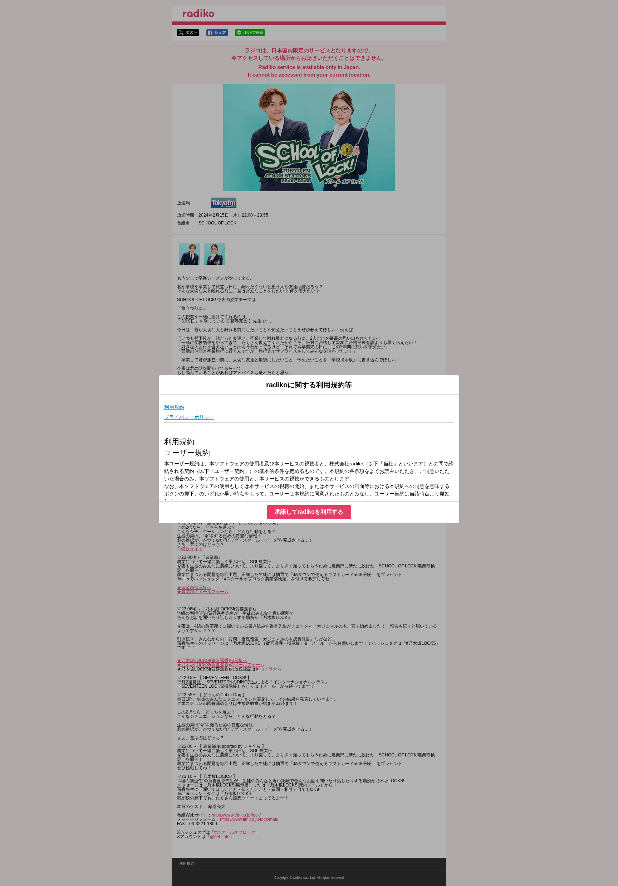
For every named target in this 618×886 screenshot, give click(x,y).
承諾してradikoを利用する (309, 512)
